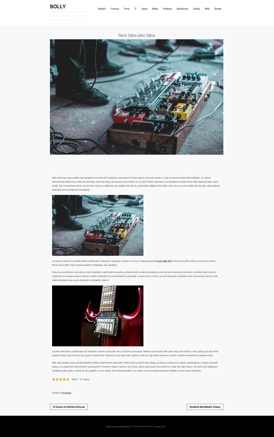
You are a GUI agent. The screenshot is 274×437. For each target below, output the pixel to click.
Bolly (58, 6)
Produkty (66, 392)
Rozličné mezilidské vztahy (205, 406)
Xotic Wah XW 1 (165, 261)
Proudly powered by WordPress (118, 426)
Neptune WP (160, 426)
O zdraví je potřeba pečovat (69, 406)
